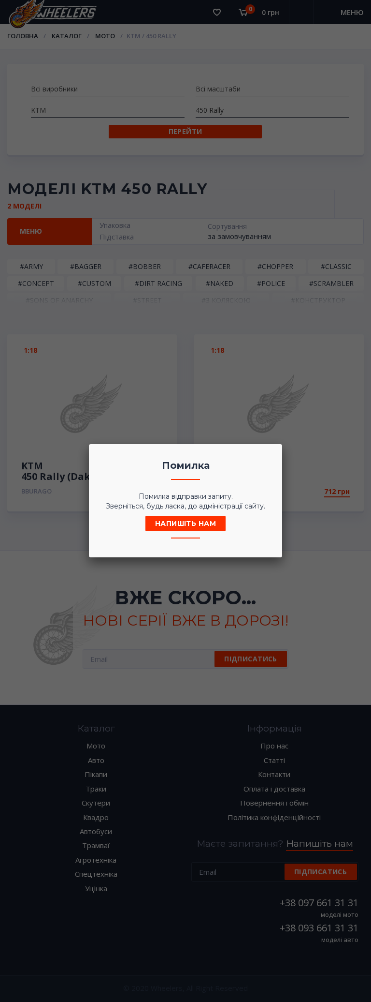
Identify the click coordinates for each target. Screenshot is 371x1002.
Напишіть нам (185, 523)
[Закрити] (272, 454)
